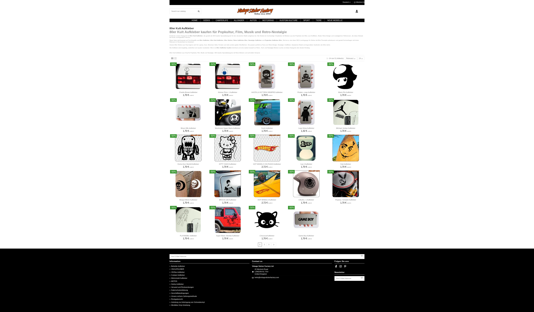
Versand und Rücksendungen (182, 287)
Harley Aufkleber (177, 284)
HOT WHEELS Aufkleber (267, 200)
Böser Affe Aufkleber (188, 128)
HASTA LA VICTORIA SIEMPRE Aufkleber (267, 92)
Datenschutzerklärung (179, 290)
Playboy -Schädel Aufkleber (345, 200)
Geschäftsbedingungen (180, 293)
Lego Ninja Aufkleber (306, 128)
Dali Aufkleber (345, 164)
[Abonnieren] (361, 255)
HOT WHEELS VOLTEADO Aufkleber (267, 164)
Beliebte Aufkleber (178, 266)
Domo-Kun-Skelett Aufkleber (188, 164)
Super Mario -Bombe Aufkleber (227, 236)
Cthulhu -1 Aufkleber (306, 200)
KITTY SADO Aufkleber (227, 164)
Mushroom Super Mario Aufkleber (227, 128)
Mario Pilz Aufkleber (345, 92)
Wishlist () (360, 2)
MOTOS (174, 281)
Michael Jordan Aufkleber (345, 128)
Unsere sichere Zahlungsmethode (184, 296)
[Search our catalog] (198, 11)
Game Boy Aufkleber (306, 236)
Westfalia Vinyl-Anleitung (180, 305)
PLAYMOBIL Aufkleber (188, 236)
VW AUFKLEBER (177, 269)
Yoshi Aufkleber (267, 128)
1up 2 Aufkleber (306, 164)
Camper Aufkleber (178, 275)
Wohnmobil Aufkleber (179, 278)
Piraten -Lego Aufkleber (306, 92)
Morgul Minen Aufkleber (188, 200)
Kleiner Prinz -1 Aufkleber (227, 92)
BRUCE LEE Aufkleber (227, 200)
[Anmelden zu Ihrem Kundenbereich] (357, 11)
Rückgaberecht (177, 299)
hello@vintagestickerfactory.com (267, 277)
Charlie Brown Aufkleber (188, 92)
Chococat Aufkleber (267, 236)
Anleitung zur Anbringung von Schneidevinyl (188, 302)
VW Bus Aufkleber (178, 272)
